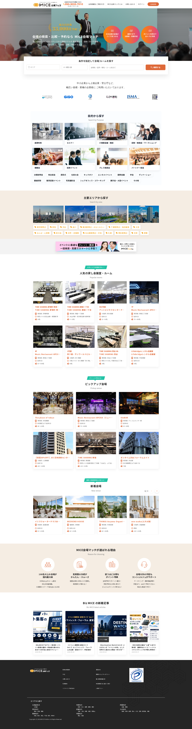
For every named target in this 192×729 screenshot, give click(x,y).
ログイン (141, 4)
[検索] (73, 4)
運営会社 (98, 669)
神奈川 (53, 715)
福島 (42, 711)
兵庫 (86, 711)
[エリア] (43, 67)
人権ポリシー (99, 688)
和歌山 (93, 711)
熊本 (133, 711)
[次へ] (157, 491)
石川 (82, 707)
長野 (86, 707)
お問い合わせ (130, 4)
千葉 (45, 715)
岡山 (79, 715)
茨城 (35, 715)
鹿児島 (144, 711)
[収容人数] (75, 67)
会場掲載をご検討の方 (96, 4)
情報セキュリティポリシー (103, 674)
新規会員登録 (66, 669)
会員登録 (153, 4)
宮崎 (140, 711)
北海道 (36, 707)
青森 (35, 711)
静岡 (89, 707)
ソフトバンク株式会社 (68, 688)
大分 (136, 711)
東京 (49, 715)
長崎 (130, 711)
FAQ (64, 674)
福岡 (123, 711)
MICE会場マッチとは (114, 4)
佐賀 (126, 711)
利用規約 (65, 683)
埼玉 (42, 715)
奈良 (89, 711)
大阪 (82, 711)
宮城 (38, 711)
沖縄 (148, 711)
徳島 (123, 707)
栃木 (38, 715)
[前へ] (152, 491)
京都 (79, 711)
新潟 (79, 707)
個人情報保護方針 (100, 679)
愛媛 (126, 707)
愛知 (93, 707)
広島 (82, 715)
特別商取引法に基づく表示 (103, 683)
